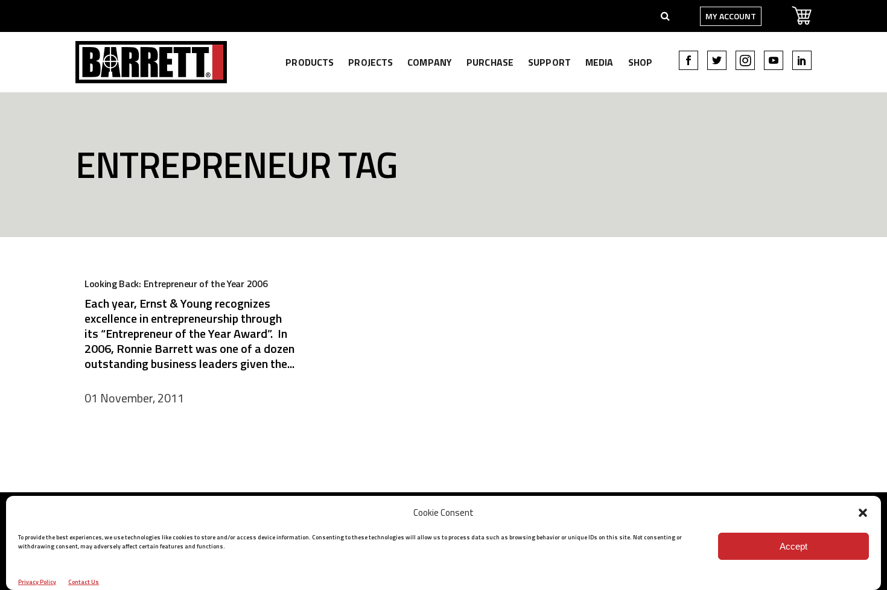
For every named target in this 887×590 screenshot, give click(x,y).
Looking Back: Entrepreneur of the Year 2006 (175, 283)
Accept (793, 546)
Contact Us (83, 581)
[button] (863, 513)
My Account (730, 16)
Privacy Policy (37, 581)
